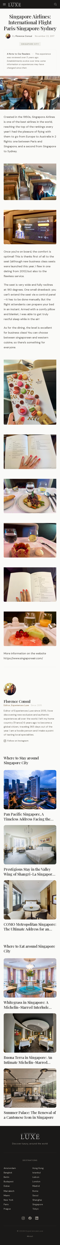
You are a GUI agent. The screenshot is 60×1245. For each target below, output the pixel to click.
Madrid (36, 1186)
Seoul (35, 1195)
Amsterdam (10, 1168)
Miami (7, 1195)
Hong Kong (38, 1168)
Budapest (9, 1181)
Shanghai (37, 1200)
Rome (35, 1191)
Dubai (7, 1186)
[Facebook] (30, 1218)
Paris (6, 1204)
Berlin (6, 1177)
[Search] (55, 4)
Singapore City (30, 44)
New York (8, 1200)
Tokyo (35, 1208)
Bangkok (8, 1172)
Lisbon (35, 1177)
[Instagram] (23, 1218)
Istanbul (36, 1172)
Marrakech (9, 1191)
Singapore (37, 1204)
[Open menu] (4, 4)
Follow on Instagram (17, 740)
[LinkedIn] (36, 1218)
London (36, 1181)
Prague (7, 1208)
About (30, 1236)
